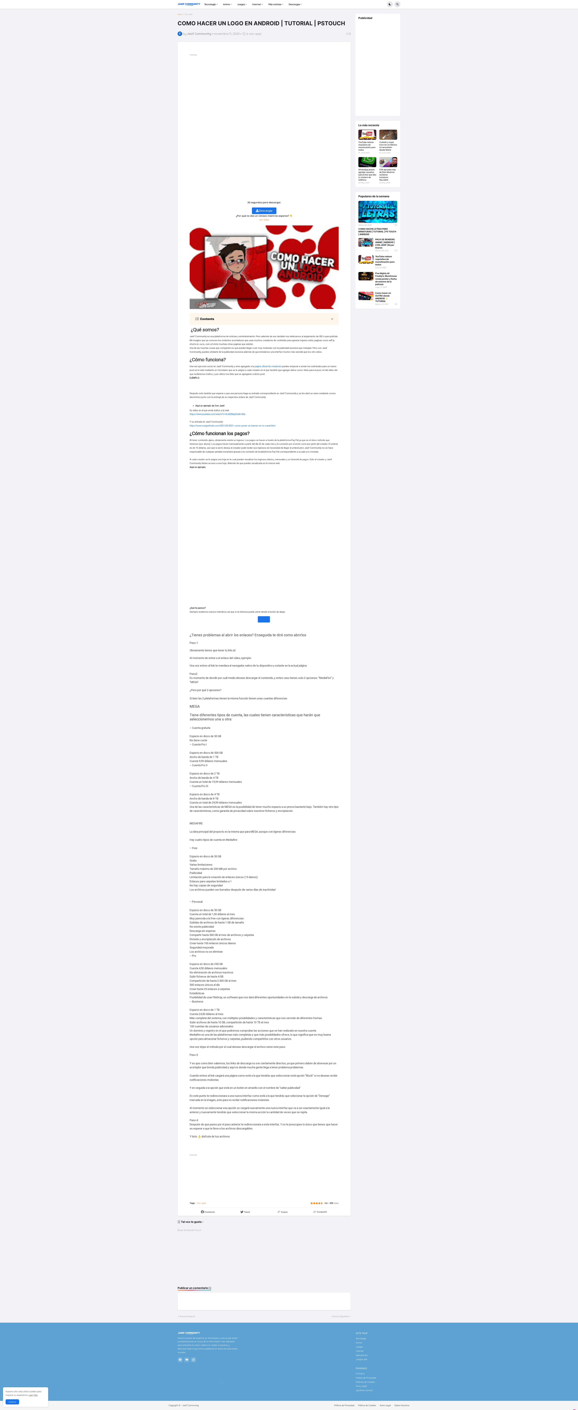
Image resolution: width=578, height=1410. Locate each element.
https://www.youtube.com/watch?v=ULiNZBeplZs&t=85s (217, 414)
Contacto (360, 1373)
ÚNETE (264, 619)
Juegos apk (361, 1359)
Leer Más (33, 1395)
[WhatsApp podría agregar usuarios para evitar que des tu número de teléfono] (367, 162)
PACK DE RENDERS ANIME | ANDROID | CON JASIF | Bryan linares (385, 243)
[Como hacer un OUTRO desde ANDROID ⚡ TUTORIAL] (365, 296)
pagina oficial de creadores (268, 366)
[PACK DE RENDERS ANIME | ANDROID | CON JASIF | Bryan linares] (365, 242)
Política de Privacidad (366, 1377)
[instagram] (193, 1359)
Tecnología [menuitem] (210, 4)
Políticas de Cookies (365, 1382)
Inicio (180, 14)
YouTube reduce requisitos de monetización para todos (366, 146)
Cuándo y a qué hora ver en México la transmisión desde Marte (388, 146)
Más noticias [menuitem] (274, 4)
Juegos (359, 1346)
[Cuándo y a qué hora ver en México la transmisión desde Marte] (388, 135)
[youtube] (186, 1359)
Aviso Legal (361, 1386)
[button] (390, 4)
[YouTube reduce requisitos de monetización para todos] (367, 135)
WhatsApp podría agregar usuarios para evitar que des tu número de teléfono (367, 174)
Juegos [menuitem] (241, 4)
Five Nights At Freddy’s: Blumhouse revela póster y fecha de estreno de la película (386, 279)
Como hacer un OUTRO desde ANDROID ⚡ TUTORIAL (383, 297)
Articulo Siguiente (340, 1316)
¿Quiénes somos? (364, 1390)
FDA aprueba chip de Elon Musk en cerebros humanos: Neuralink (387, 174)
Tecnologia (361, 1338)
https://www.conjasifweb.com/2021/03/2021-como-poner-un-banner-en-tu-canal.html (232, 425)
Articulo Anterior (187, 1316)
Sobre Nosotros (402, 1405)
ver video (264, 219)
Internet (360, 1351)
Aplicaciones (362, 1355)
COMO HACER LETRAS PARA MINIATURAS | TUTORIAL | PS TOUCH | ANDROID (377, 232)
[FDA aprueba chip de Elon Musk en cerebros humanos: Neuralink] (388, 162)
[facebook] (180, 1359)
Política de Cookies (367, 1405)
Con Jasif (188, 14)
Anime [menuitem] (226, 4)
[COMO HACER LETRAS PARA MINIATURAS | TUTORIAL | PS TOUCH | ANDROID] (377, 212)
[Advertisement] (276, 77)
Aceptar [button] (12, 1402)
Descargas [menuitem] (294, 4)
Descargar (266, 210)
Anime (359, 1342)
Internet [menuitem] (256, 4)
